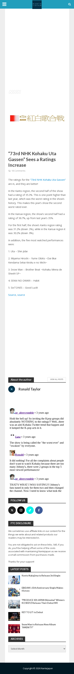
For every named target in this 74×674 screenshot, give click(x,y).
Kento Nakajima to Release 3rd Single (41, 575)
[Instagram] (21, 510)
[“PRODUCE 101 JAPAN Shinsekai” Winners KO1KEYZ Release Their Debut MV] (14, 604)
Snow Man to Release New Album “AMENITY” (39, 626)
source (21, 294)
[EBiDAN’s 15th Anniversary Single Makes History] (14, 591)
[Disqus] (37, 450)
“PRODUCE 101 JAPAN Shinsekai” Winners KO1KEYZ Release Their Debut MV (43, 601)
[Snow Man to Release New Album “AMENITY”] (14, 628)
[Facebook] (39, 510)
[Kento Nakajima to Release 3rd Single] (14, 579)
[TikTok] (30, 510)
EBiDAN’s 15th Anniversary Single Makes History (42, 589)
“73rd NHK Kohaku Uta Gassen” (48, 179)
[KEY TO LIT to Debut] (14, 616)
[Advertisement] (37, 49)
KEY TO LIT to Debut (32, 612)
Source (12, 294)
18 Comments (18, 170)
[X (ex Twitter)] (12, 510)
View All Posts (56, 379)
